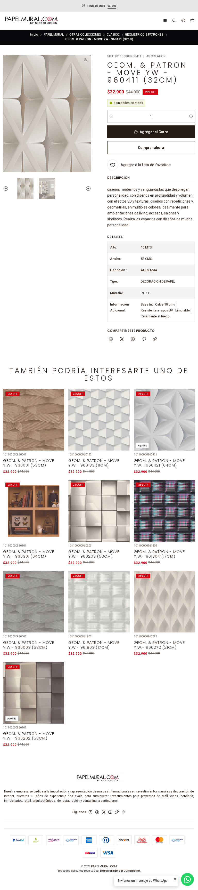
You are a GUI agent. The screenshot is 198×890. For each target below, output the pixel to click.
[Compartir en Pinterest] (144, 339)
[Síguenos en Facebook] (97, 812)
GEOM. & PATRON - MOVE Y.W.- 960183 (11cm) (93, 463)
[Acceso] (183, 20)
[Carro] (192, 21)
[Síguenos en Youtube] (110, 812)
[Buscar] (174, 20)
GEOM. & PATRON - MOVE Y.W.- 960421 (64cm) (159, 463)
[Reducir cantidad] (111, 116)
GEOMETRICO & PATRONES (144, 34)
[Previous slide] (7, 188)
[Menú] (165, 20)
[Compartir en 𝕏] (122, 339)
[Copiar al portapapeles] (155, 339)
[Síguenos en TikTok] (116, 812)
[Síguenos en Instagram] (90, 812)
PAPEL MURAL (54, 34)
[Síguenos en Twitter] (104, 812)
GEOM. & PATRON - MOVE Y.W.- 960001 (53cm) (28, 463)
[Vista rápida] (57, 425)
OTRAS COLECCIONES (85, 34)
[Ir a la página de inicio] (31, 20)
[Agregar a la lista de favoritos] (57, 414)
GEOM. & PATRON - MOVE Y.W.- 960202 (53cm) (28, 736)
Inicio (34, 34)
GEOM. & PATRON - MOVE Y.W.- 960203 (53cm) (93, 554)
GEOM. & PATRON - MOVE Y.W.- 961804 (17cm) (159, 554)
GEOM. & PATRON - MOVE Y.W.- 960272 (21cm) (159, 645)
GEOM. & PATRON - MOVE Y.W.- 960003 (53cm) (28, 645)
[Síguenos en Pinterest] (123, 812)
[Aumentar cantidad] (191, 116)
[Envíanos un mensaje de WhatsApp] (187, 879)
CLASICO (113, 34)
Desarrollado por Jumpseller (120, 870)
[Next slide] (87, 188)
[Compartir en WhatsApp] (133, 339)
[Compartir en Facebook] (111, 339)
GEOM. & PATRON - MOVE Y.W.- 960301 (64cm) (28, 554)
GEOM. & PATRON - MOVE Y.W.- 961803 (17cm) (93, 645)
